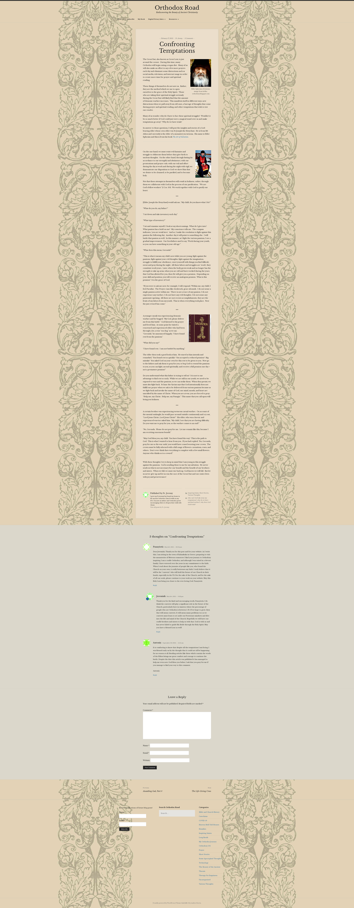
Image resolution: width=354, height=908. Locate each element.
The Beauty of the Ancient (209, 867)
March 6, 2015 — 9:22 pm (175, 596)
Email (146, 753)
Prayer (201, 850)
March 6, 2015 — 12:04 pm (173, 547)
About (119, 19)
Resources (173, 19)
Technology (203, 863)
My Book (141, 19)
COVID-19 (203, 821)
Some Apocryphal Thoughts (210, 858)
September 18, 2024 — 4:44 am (173, 643)
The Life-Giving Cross (201, 789)
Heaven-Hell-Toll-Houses (209, 825)
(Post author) (147, 598)
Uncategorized (204, 880)
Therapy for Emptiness (208, 875)
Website (146, 760)
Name (146, 746)
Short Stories (204, 493)
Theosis (202, 871)
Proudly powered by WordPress (164, 903)
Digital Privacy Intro (156, 19)
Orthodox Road (177, 7)
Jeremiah (161, 596)
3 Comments (189, 38)
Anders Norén (196, 903)
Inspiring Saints (193, 493)
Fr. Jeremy (178, 38)
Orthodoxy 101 (205, 846)
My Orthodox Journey (208, 842)
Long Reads (203, 837)
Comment (148, 710)
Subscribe (131, 19)
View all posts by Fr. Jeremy (159, 507)
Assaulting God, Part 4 (152, 789)
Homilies (202, 829)
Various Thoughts (194, 495)
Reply (155, 585)
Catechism (203, 816)
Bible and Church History (209, 812)
